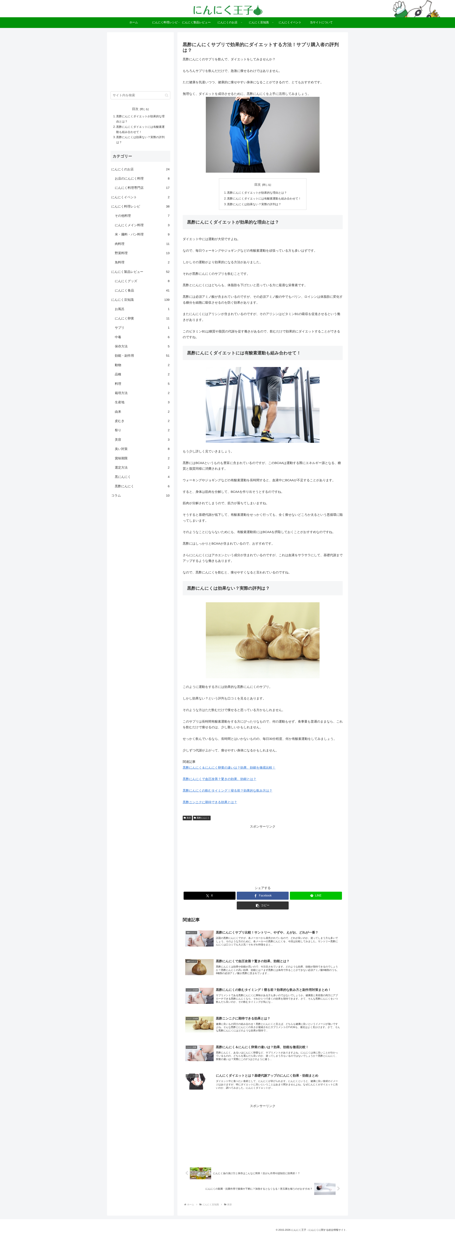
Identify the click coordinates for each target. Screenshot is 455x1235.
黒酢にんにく (203, 818)
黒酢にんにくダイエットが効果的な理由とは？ (257, 192)
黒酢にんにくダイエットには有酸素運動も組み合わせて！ (264, 198)
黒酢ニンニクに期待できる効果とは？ (210, 802)
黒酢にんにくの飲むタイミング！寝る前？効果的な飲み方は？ (227, 790)
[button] (263, 905)
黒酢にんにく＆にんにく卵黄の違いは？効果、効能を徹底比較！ (229, 767)
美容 (189, 818)
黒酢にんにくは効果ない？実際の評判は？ (254, 204)
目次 (257, 184)
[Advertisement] (263, 854)
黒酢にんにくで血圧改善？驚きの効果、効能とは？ (219, 779)
